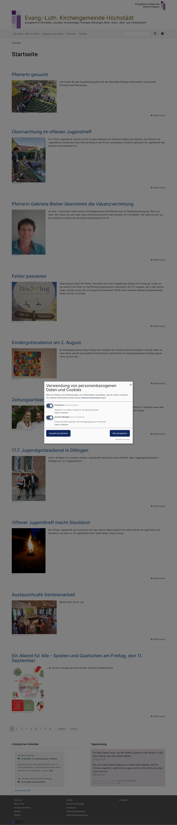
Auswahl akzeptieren (58, 433)
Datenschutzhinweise (90, 398)
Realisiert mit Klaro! (122, 439)
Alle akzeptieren (120, 433)
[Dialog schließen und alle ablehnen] (131, 383)
